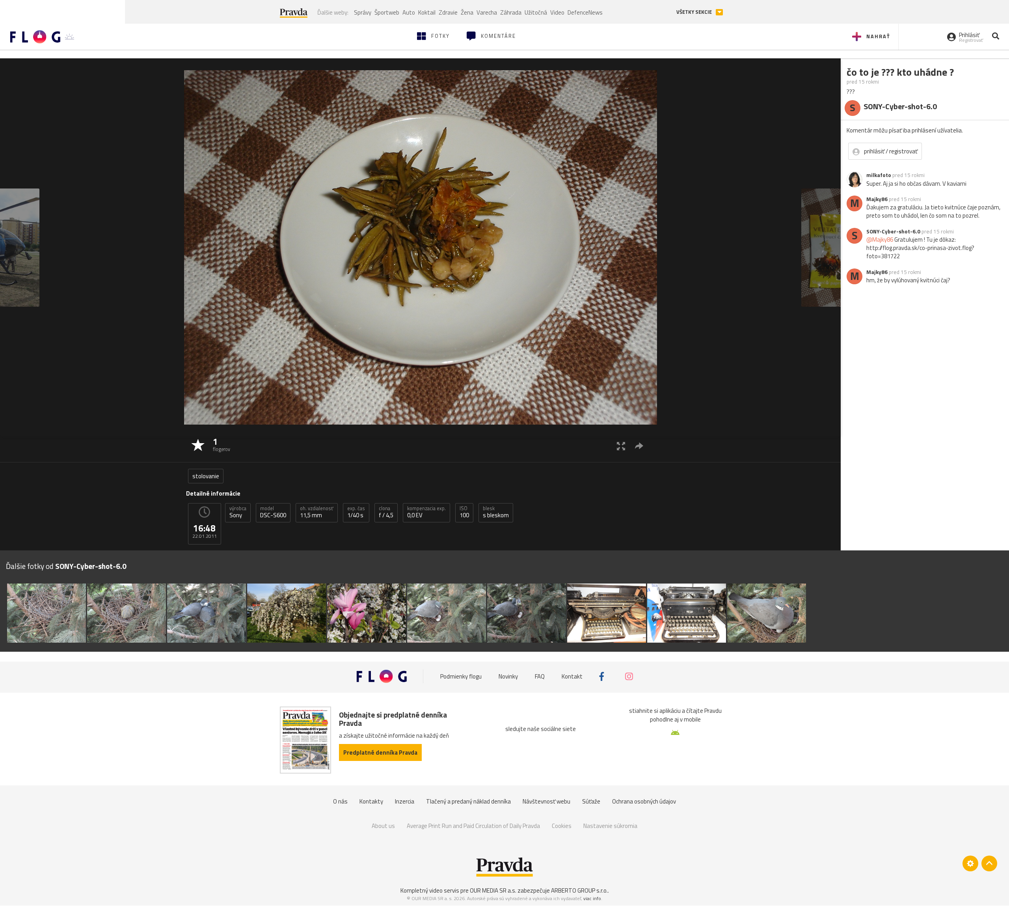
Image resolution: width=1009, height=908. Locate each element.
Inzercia (404, 801)
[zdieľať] (639, 446)
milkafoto (878, 175)
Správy (362, 12)
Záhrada (510, 12)
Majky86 (877, 199)
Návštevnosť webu (546, 801)
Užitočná (536, 12)
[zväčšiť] (621, 446)
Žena (467, 12)
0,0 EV (426, 512)
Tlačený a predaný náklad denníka (468, 801)
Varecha (487, 12)
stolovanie (205, 476)
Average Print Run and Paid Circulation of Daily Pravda (473, 826)
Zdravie (448, 12)
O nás (340, 801)
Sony (237, 512)
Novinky (508, 676)
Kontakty (371, 801)
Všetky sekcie (694, 12)
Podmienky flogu (461, 676)
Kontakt (572, 676)
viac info (592, 898)
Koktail (427, 12)
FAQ (540, 676)
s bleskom (496, 512)
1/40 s (356, 512)
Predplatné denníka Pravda (380, 752)
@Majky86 (879, 239)
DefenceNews (585, 12)
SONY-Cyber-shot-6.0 (893, 231)
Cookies (562, 826)
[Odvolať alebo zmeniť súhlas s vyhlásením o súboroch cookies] (970, 863)
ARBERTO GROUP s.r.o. (579, 890)
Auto (408, 12)
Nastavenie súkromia (610, 826)
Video (557, 12)
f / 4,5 (386, 512)
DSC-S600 (273, 512)
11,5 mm (316, 512)
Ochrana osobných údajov (644, 801)
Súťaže (591, 801)
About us (383, 826)
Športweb (386, 12)
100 (464, 512)
